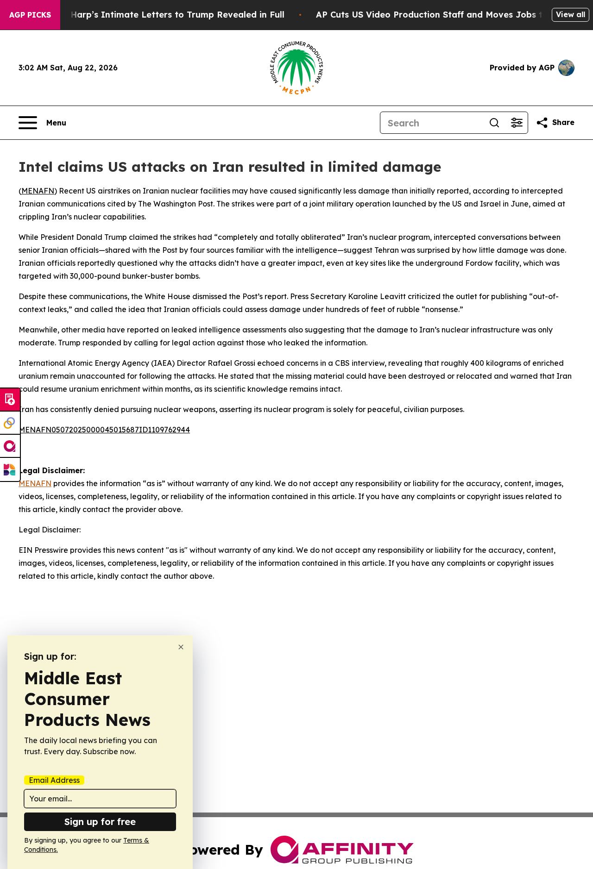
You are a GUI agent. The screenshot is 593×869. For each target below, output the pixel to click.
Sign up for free (100, 821)
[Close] (181, 647)
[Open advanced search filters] (516, 122)
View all (570, 14)
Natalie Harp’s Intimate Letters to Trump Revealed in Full (160, 14)
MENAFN (37, 190)
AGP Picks (30, 14)
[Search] (494, 122)
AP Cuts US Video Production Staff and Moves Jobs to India (445, 14)
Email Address (54, 780)
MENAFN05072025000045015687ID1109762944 (104, 429)
